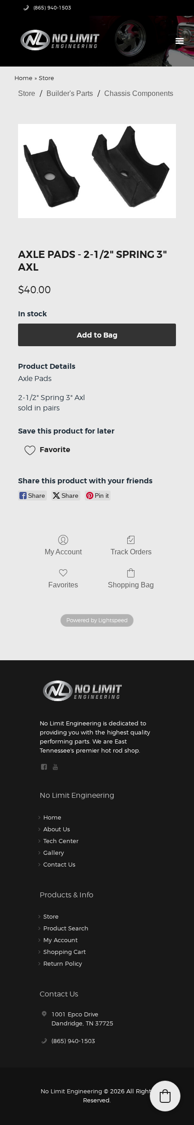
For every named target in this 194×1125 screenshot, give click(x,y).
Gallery (53, 852)
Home (23, 77)
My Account (63, 552)
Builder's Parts (69, 93)
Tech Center (61, 840)
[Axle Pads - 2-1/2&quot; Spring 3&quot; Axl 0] (97, 171)
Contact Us (59, 864)
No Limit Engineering (71, 1091)
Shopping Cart (64, 951)
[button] (50, 450)
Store (26, 93)
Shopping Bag (131, 585)
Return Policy (62, 963)
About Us (56, 829)
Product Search (65, 928)
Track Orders (131, 552)
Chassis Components (138, 93)
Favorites (63, 585)
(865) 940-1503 (73, 1040)
